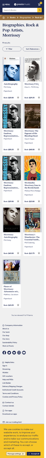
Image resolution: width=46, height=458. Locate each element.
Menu (7, 4)
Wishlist (5, 373)
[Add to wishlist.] (18, 97)
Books (13, 17)
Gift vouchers (7, 376)
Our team (6, 332)
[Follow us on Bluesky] (14, 352)
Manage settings (14, 454)
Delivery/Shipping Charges (12, 386)
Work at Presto (8, 346)
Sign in (4, 366)
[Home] (4, 17)
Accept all (35, 454)
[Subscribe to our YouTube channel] (24, 352)
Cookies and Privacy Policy (12, 397)
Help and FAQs (7, 380)
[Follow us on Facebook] (4, 352)
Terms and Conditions (10, 393)
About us (5, 329)
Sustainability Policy (9, 342)
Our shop (5, 335)
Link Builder (6, 383)
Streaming (6, 369)
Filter (10, 49)
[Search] (39, 10)
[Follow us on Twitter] (9, 352)
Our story (5, 339)
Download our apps (9, 414)
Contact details (8, 406)
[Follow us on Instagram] (19, 352)
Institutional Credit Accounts (12, 390)
